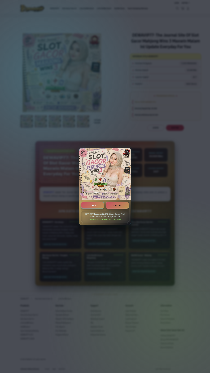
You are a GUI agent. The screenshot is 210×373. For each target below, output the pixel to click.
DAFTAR (117, 205)
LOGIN (92, 205)
